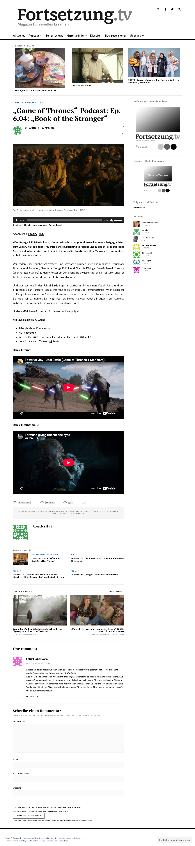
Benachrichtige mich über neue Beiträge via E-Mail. (41, 811)
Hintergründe (75, 35)
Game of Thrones (23, 102)
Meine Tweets (139, 207)
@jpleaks (54, 341)
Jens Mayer (146, 260)
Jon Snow (113, 512)
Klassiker (96, 35)
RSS (41, 233)
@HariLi (85, 337)
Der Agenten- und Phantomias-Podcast (35, 90)
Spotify (32, 233)
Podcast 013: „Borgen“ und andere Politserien (94, 574)
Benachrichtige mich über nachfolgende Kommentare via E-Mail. (48, 807)
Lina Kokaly (146, 268)
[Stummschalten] (111, 220)
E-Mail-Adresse (21, 774)
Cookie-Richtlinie (61, 841)
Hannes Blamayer (149, 245)
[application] (68, 220)
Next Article (115, 592)
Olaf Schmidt (147, 253)
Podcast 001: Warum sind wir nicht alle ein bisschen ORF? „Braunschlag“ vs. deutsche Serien (38, 576)
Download (55, 225)
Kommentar (20, 722)
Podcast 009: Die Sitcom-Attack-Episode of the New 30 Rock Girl (97, 559)
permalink (79, 514)
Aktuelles (19, 35)
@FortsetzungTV (44, 337)
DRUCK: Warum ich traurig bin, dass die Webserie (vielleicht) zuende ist (153, 81)
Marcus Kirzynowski (102, 635)
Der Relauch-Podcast (82, 85)
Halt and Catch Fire (40, 555)
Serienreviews (54, 35)
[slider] (118, 220)
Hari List (33, 128)
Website (17, 788)
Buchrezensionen (115, 35)
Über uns (135, 35)
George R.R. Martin (100, 512)
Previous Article (23, 592)
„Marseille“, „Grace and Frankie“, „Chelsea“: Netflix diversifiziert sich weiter (97, 630)
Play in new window (35, 225)
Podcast (34, 35)
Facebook (30, 332)
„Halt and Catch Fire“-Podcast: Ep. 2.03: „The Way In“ (47, 559)
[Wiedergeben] (16, 220)
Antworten (32, 697)
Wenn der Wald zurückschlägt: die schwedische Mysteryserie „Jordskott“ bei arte (37, 630)
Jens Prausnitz (148, 238)
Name (16, 760)
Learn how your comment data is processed (71, 820)
